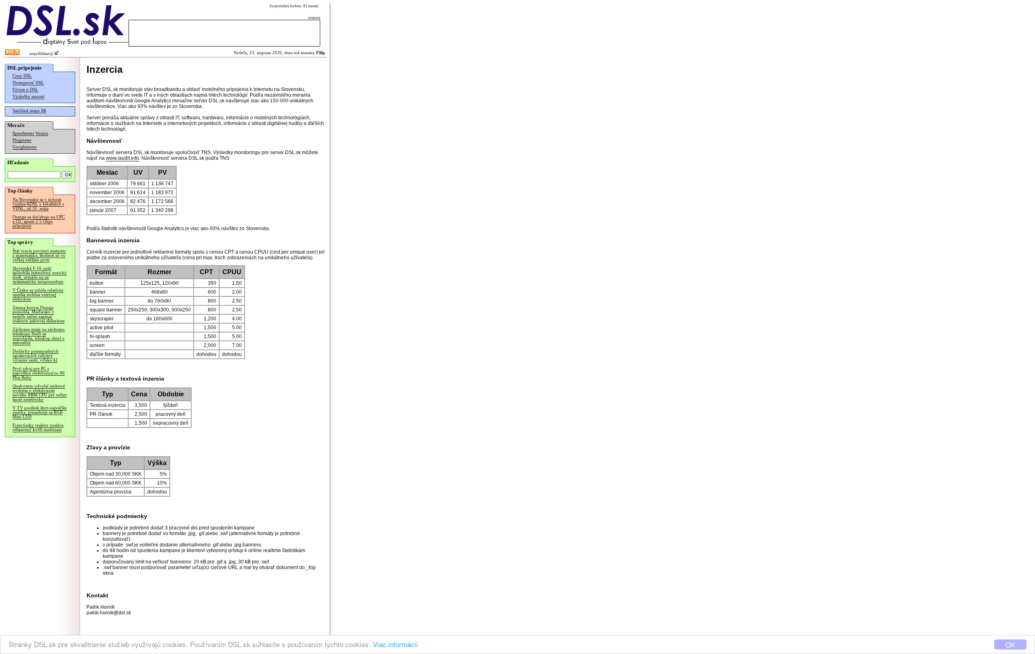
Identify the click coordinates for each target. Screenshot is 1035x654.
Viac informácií (395, 644)
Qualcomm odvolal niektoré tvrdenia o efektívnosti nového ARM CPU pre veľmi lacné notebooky (40, 393)
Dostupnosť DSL (28, 82)
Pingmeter (22, 140)
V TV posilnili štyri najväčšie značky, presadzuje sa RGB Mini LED (40, 412)
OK (1010, 644)
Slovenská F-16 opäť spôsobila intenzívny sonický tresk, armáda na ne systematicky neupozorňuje (40, 275)
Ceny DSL (22, 76)
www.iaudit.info (122, 158)
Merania (42, 133)
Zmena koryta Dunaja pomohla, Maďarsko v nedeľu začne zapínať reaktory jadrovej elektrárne (39, 314)
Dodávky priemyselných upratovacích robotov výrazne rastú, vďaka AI (36, 355)
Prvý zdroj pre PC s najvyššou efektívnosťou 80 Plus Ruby (39, 373)
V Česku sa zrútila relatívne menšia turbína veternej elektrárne (38, 294)
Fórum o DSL (25, 89)
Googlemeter (25, 147)
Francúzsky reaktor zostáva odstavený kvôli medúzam (38, 427)
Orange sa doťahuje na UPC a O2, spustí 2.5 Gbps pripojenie (39, 221)
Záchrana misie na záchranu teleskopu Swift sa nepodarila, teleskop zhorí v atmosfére (39, 336)
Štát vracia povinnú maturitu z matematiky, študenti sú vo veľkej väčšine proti (39, 255)
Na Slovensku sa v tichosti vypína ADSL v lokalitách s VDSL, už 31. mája (38, 204)
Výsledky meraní (28, 96)
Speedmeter (23, 133)
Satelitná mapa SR (29, 110)
